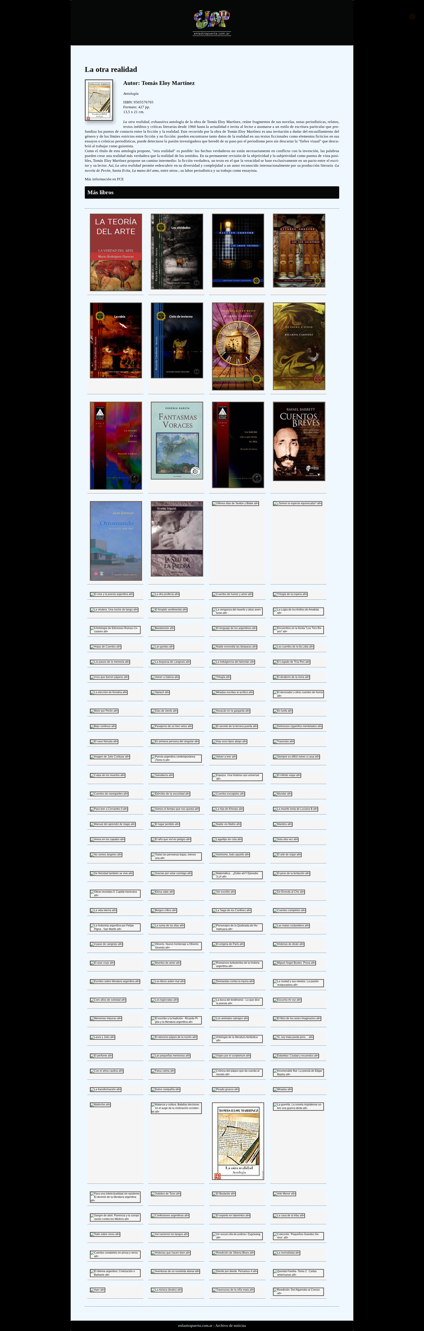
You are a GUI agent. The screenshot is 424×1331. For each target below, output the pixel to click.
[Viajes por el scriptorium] (231, 1055)
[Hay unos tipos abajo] (229, 741)
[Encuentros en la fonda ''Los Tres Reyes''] (298, 631)
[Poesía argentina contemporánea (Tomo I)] (176, 760)
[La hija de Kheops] (228, 808)
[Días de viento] (164, 710)
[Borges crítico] (164, 910)
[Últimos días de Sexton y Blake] (235, 503)
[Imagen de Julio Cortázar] (110, 756)
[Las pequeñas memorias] (171, 1055)
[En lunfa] (283, 710)
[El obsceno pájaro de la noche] (174, 1037)
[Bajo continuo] (103, 726)
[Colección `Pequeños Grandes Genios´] (298, 1237)
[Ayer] (97, 1289)
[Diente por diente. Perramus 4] (235, 1271)
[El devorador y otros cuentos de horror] (298, 695)
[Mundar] (282, 793)
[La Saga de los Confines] (232, 910)
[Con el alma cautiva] (107, 1070)
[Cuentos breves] (299, 480)
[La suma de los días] (168, 925)
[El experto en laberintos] (231, 1215)
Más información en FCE (104, 179)
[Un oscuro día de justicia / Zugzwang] (237, 1237)
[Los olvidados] (177, 288)
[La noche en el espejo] (116, 488)
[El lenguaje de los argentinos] (234, 628)
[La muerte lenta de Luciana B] (295, 808)
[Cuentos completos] (289, 910)
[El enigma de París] (228, 944)
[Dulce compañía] (165, 1089)
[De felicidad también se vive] (112, 873)
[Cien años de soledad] (108, 999)
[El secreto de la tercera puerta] (235, 726)
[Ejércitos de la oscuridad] (170, 793)
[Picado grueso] (225, 1089)
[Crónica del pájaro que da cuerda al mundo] (237, 1074)
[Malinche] (100, 1104)
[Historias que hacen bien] (171, 1252)
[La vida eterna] (103, 910)
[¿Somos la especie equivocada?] (297, 503)
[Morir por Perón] (104, 710)
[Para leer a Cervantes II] (109, 808)
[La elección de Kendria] (109, 692)
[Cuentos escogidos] (228, 793)
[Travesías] (284, 741)
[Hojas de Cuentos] (105, 646)
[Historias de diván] (289, 944)
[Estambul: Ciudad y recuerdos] (296, 1055)
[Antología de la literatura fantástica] (237, 1040)
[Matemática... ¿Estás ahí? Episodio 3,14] (237, 876)
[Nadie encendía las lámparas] (234, 646)
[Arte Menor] (284, 1193)
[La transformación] (105, 1089)
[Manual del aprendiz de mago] (113, 824)
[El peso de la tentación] (291, 873)
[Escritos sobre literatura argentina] (115, 981)
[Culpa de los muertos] (107, 775)
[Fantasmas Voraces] (177, 478)
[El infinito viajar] (287, 775)
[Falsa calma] (163, 1070)
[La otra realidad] (238, 1179)
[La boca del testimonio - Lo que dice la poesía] (237, 1003)
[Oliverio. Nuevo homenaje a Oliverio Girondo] (176, 947)
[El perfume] (101, 1055)
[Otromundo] (116, 579)
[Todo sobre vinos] (105, 1234)
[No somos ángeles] (106, 854)
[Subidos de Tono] (166, 1193)
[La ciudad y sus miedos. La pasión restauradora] (298, 984)
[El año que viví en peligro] (171, 839)
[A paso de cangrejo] (106, 944)
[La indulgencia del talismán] (233, 661)
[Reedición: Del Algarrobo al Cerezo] (298, 1293)
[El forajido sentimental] (169, 609)
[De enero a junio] (299, 389)
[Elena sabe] (162, 891)
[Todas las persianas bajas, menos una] (176, 858)
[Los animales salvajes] (230, 1018)
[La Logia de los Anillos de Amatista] (298, 612)
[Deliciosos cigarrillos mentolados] (298, 726)
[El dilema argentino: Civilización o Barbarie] (115, 1274)
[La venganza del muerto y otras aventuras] (237, 612)
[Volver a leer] (224, 756)
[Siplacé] (160, 692)
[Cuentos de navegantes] (109, 793)
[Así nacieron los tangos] (170, 1234)
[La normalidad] (286, 1252)
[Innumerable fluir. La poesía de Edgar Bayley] (298, 1074)
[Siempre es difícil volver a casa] (296, 756)
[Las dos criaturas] (299, 286)
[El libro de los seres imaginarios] (297, 1018)
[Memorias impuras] (106, 1018)
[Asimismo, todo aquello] (231, 854)
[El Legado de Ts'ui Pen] (291, 661)
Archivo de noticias (230, 1326)
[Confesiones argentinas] (170, 1215)
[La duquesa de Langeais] (171, 661)
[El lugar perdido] (165, 824)
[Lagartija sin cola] (227, 839)
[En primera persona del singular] (175, 741)
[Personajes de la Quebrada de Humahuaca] (237, 929)
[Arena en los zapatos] (107, 839)
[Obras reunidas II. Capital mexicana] (115, 895)
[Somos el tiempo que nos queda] (175, 808)
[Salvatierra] (162, 775)
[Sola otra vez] (286, 839)
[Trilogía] (221, 677)
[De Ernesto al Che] (289, 891)
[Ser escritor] (224, 891)
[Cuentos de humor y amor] (232, 594)
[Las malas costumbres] (291, 925)
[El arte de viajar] (287, 854)
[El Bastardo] (224, 1193)
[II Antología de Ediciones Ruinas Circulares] (115, 631)
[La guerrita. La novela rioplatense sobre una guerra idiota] (298, 1108)
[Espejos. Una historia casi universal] (237, 778)
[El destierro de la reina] (291, 677)
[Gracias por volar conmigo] (171, 873)
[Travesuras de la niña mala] (233, 1289)
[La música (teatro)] (166, 1289)
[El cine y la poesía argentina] (112, 594)
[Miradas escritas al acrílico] (233, 692)
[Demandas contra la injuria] (233, 981)
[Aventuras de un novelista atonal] (175, 1271)
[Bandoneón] (163, 628)
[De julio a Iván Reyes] (238, 389)
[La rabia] (116, 377)
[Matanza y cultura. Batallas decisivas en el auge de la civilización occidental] (176, 1111)
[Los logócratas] (164, 999)
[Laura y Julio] (102, 1037)
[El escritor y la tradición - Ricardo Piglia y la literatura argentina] (176, 1021)
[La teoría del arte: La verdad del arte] (116, 290)
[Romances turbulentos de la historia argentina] (237, 966)
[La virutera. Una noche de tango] (114, 609)
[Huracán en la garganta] (231, 710)
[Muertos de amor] (166, 962)
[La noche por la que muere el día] (238, 487)
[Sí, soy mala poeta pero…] (293, 1037)
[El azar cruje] (102, 962)
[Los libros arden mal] (168, 981)
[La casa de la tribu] (289, 1215)
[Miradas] (283, 1089)
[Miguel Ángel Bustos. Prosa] (294, 962)
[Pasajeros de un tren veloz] (172, 726)
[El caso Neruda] (104, 741)
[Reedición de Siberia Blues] (233, 1252)
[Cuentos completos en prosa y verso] (115, 1256)
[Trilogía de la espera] (290, 594)
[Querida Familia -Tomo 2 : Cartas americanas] (298, 1274)
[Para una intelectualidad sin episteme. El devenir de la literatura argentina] (115, 1200)
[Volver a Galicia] (165, 677)
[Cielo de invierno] (177, 377)
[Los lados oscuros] (238, 286)
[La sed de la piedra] (177, 575)
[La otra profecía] (165, 594)
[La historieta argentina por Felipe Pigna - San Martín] (115, 929)
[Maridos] (283, 824)
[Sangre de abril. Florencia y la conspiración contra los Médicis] (115, 1219)
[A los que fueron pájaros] (109, 677)
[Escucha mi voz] (287, 999)
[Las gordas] (162, 646)
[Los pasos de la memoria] (110, 661)
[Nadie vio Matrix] (226, 824)
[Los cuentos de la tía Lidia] (293, 646)
